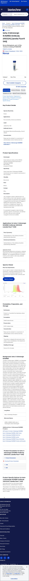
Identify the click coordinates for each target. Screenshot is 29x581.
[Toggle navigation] (2, 9)
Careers (1, 523)
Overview (2, 535)
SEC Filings (2, 549)
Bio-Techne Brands (4, 520)
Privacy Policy (4, 564)
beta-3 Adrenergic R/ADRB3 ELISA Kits (11, 435)
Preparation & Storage (16, 97)
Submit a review (7, 49)
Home (3, 23)
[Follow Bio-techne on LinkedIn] (1, 557)
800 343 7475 (7, 511)
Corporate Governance (5, 551)
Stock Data (2, 546)
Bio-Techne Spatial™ (15, 1)
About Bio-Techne (4, 518)
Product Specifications (8, 96)
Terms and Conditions (5, 528)
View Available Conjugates (13, 83)
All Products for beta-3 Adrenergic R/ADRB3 (13, 431)
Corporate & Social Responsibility (7, 526)
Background (5, 99)
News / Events (3, 538)
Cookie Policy (13, 564)
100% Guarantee (21, 86)
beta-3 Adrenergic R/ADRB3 (18, 23)
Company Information (5, 541)
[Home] (14, 9)
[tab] (6, 90)
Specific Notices (6, 100)
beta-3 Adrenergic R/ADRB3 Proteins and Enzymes (14, 441)
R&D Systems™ (4, 1)
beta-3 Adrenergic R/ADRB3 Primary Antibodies (13, 439)
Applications (17, 96)
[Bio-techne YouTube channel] (8, 557)
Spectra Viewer (6, 97)
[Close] (26, 566)
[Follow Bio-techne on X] (5, 557)
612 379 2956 (5, 509)
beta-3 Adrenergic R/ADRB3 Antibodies (11, 24)
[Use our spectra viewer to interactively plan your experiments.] (14, 289)
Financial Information (4, 543)
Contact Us (2, 560)
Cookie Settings (14, 578)
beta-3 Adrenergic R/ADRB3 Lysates (11, 437)
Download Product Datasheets (12, 461)
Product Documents (13, 99)
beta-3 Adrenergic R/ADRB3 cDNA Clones (12, 433)
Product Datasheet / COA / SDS (13, 51)
